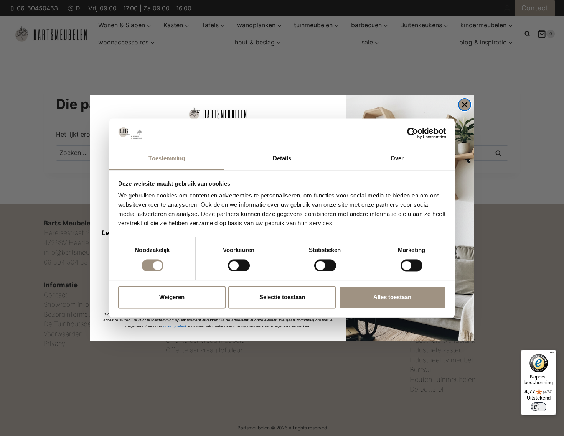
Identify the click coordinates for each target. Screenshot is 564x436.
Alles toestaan (392, 297)
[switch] (239, 265)
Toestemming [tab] (166, 158)
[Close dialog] (464, 105)
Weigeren (172, 297)
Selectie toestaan (282, 297)
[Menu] (551, 354)
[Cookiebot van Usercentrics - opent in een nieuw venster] (412, 133)
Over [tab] (397, 158)
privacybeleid (174, 326)
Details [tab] (282, 158)
